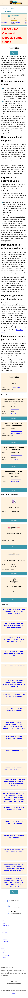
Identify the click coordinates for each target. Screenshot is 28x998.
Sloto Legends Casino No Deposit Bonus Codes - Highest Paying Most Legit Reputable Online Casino (14, 867)
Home (5, 8)
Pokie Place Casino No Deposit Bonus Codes (14, 822)
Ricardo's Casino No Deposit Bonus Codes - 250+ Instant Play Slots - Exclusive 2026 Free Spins (14, 782)
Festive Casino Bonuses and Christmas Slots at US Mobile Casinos (14, 611)
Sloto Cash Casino (15, 459)
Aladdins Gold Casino (16, 433)
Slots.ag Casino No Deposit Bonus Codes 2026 (14, 808)
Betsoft (4, 930)
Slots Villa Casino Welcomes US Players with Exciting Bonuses (14, 639)
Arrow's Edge (6, 955)
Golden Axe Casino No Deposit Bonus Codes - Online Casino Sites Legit (14, 767)
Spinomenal (6, 925)
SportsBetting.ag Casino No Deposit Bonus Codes (14, 695)
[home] (16, 4)
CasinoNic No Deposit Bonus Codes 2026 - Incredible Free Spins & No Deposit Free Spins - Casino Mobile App (14, 669)
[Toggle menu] (2, 2)
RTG (4, 950)
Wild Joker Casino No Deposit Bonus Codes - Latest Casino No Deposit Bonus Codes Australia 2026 (14, 725)
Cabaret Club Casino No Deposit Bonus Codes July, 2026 (14, 654)
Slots (4, 944)
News (12, 8)
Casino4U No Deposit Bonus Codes (14, 752)
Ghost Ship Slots (15, 409)
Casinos (3, 920)
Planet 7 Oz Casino (15, 387)
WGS (4, 923)
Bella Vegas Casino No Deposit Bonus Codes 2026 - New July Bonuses (14, 625)
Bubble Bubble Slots (16, 479)
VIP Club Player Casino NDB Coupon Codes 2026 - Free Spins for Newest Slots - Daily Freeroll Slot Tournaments (14, 882)
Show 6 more (4, 960)
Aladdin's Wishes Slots (16, 431)
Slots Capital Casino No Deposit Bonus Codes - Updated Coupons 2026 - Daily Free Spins (14, 683)
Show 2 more (4, 932)
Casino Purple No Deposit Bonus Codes (14, 837)
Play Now (14, 53)
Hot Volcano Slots (14, 22)
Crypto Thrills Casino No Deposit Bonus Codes (14, 851)
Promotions (5, 941)
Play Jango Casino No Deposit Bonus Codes (14, 737)
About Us (14, 993)
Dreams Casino (14, 413)
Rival (4, 927)
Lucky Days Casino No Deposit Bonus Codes (14, 709)
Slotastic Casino (15, 481)
